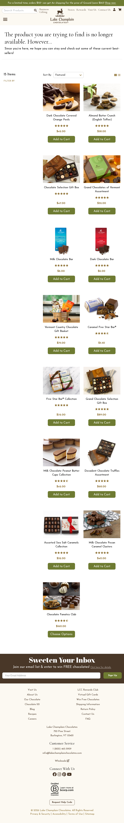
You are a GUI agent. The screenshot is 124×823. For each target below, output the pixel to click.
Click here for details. (100, 667)
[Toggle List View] (119, 75)
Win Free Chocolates (88, 699)
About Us (32, 695)
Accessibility (59, 814)
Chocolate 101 (32, 704)
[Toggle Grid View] (115, 75)
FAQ (87, 719)
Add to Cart (61, 139)
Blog (32, 709)
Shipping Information (88, 704)
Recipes (32, 714)
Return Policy (88, 709)
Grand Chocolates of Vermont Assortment (102, 189)
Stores (71, 9)
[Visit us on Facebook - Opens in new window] (54, 774)
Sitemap (89, 814)
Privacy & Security (40, 814)
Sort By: (47, 75)
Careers (32, 719)
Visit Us (92, 9)
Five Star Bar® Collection (61, 399)
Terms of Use (75, 814)
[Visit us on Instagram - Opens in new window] (59, 774)
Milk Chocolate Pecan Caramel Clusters (102, 544)
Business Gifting (44, 10)
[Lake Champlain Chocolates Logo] (62, 15)
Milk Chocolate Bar (61, 259)
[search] (36, 11)
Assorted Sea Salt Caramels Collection (61, 544)
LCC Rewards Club (88, 690)
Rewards (81, 9)
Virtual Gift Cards (88, 695)
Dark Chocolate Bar (102, 259)
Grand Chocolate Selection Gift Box (102, 401)
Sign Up (112, 675)
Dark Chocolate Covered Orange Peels (61, 117)
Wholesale (61, 761)
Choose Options (61, 634)
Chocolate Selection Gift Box (61, 187)
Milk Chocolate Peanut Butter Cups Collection (61, 473)
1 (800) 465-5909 (62, 749)
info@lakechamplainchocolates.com (62, 753)
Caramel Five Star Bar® (102, 327)
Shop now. (110, 3)
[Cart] (119, 9)
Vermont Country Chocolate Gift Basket (61, 329)
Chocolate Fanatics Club (61, 614)
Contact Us (104, 9)
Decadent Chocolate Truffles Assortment (102, 473)
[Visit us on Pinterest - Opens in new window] (64, 774)
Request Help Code (62, 802)
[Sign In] (114, 9)
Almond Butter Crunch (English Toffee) (102, 117)
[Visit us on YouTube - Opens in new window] (69, 774)
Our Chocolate (32, 699)
